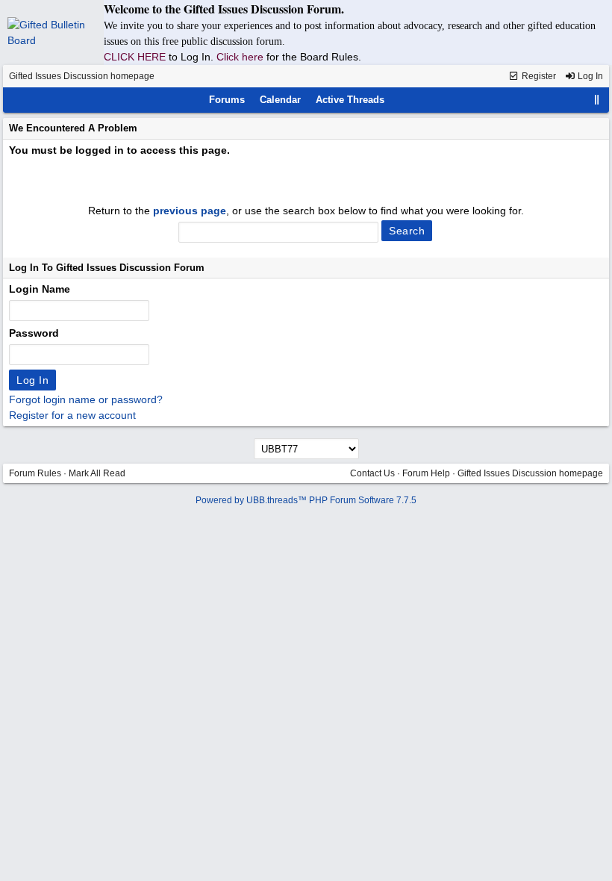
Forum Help (426, 473)
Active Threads (350, 99)
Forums (227, 99)
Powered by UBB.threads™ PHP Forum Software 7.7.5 (306, 500)
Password (34, 333)
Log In (589, 76)
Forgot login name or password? (86, 399)
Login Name (39, 289)
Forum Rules (35, 473)
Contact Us (372, 473)
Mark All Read (97, 473)
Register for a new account (72, 415)
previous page (189, 211)
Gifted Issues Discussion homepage (81, 76)
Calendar (280, 99)
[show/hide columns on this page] (597, 99)
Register (537, 76)
